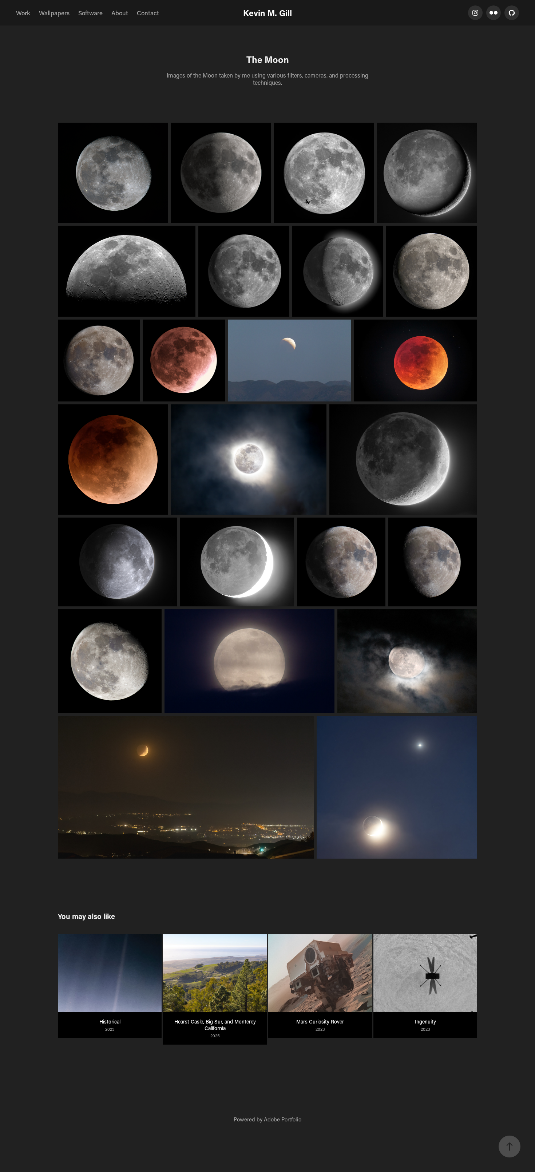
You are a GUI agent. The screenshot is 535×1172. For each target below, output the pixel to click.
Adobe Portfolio (282, 1119)
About (119, 13)
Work (23, 13)
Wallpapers (54, 13)
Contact (148, 13)
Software (90, 13)
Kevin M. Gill (267, 12)
